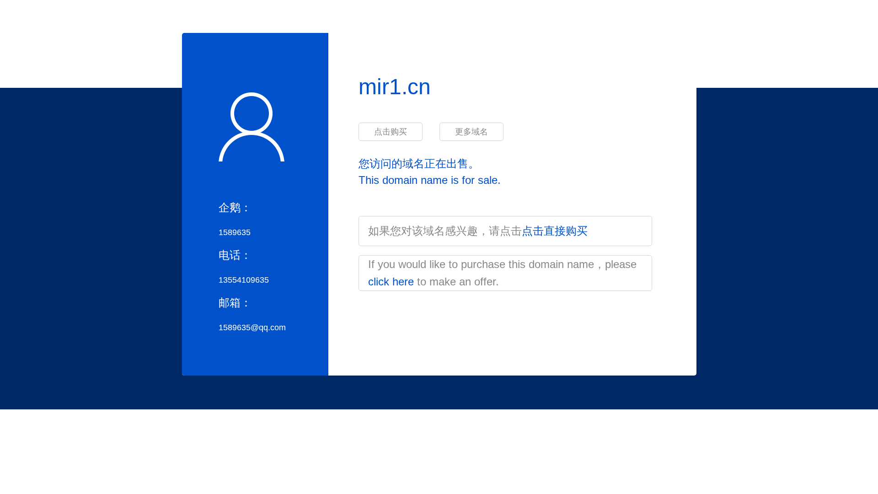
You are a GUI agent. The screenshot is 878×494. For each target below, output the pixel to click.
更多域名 (471, 131)
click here (391, 281)
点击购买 (390, 131)
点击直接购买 (555, 231)
